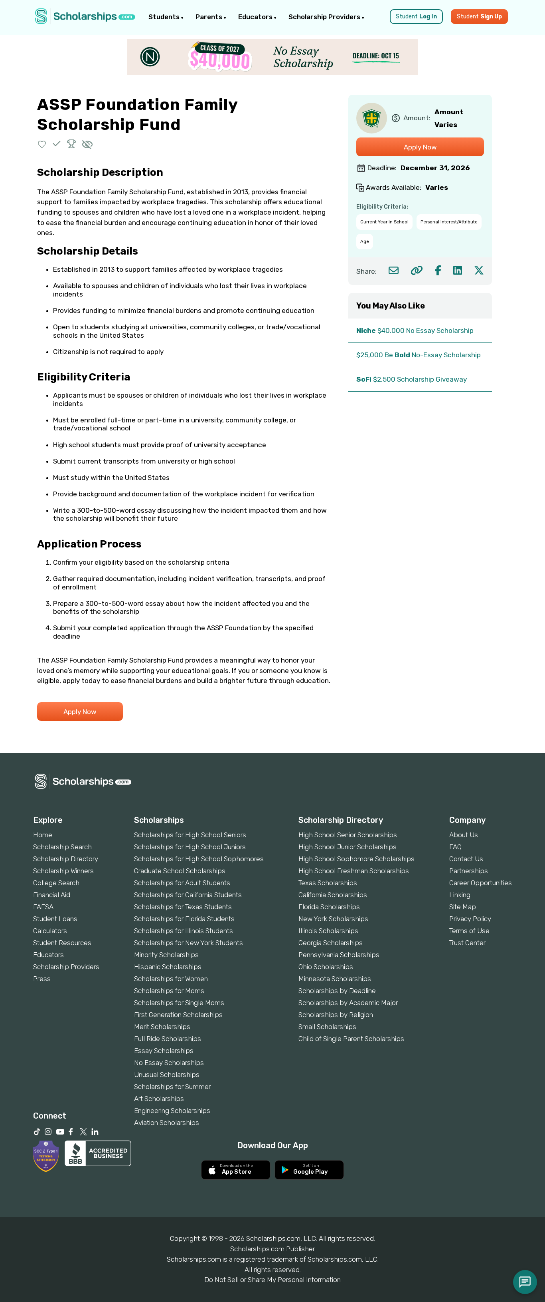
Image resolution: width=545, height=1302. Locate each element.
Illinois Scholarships (328, 931)
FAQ (455, 847)
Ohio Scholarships (325, 967)
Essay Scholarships (164, 1051)
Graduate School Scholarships (179, 871)
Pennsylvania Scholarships (338, 955)
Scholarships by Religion (335, 1015)
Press (42, 979)
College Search (56, 883)
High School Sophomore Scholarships (356, 859)
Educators (256, 17)
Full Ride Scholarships (167, 1039)
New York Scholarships (333, 919)
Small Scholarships (327, 1027)
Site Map (462, 907)
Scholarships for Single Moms (179, 1003)
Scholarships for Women (171, 979)
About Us (463, 835)
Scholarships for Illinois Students (183, 931)
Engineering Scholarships (172, 1111)
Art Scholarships (159, 1099)
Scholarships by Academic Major (348, 1003)
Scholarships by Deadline (337, 991)
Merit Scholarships (162, 1027)
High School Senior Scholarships (347, 835)
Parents (209, 17)
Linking (459, 895)
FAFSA (43, 907)
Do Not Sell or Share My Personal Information (272, 1280)
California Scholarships (332, 895)
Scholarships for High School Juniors (190, 847)
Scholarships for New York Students (188, 943)
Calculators (50, 931)
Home (42, 835)
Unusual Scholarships (166, 1075)
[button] (42, 144)
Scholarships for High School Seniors (190, 835)
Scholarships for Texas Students (183, 907)
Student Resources (62, 943)
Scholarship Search (62, 847)
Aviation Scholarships (166, 1123)
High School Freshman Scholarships (353, 871)
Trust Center (467, 943)
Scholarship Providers (325, 17)
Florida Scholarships (329, 907)
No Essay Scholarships (169, 1063)
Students (164, 17)
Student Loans (55, 919)
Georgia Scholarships (330, 943)
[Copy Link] (417, 270)
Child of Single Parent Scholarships (351, 1039)
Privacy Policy (470, 919)
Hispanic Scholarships (167, 967)
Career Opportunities (480, 883)
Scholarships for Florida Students (184, 919)
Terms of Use (469, 931)
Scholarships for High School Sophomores (199, 859)
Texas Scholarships (327, 883)
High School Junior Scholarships (347, 847)
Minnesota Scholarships (334, 979)
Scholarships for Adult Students (182, 883)
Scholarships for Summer (172, 1087)
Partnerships (468, 871)
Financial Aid (51, 895)
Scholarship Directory (65, 859)
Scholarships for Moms (169, 991)
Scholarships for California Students (188, 895)
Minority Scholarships (166, 955)
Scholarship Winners (63, 871)
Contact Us (466, 859)
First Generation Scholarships (178, 1015)
